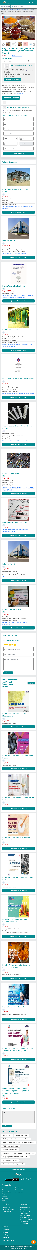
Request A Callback (18, 1169)
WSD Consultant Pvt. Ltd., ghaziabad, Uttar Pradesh (18, 393)
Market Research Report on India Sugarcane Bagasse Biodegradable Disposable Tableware (15, 1090)
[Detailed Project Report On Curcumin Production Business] (18, 952)
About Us (4, 1188)
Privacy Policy (7, 1211)
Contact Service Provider (19, 212)
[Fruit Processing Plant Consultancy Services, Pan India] (18, 906)
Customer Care (6, 1192)
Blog (3, 1194)
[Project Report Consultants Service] (18, 994)
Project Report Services (27, 9)
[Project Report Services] (18, 317)
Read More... (21, 93)
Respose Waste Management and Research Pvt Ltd (18, 1142)
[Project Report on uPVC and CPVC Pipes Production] (18, 743)
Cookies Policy (7, 1207)
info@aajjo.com (7, 1235)
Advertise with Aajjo (25, 1211)
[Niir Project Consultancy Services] (7, 66)
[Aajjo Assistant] (33, 1242)
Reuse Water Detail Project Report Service (18, 379)
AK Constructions (21, 1135)
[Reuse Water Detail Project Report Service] (18, 366)
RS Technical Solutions (10, 1149)
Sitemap (4, 1190)
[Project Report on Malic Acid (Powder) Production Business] (18, 825)
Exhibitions (5, 1198)
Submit (8, 673)
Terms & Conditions (8, 1209)
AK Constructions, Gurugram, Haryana (14, 253)
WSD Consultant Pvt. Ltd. (10, 1146)
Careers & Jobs (19, 1190)
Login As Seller (24, 1223)
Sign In (32, 2)
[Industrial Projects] (18, 228)
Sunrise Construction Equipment (13, 1164)
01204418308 (6, 1229)
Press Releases (19, 1188)
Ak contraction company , (10, 577)
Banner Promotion (25, 1215)
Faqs (3, 1200)
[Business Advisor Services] (18, 596)
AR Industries (7, 1135)
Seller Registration (25, 1207)
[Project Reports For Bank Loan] (18, 273)
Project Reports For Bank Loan (13, 286)
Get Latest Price (17, 56)
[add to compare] (4, 102)
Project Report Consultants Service (15, 1007)
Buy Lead (22, 1209)
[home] (18, 1174)
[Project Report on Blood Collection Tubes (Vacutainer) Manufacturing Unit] (18, 1035)
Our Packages (24, 1213)
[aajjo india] (6, 2)
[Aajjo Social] (21, 1179)
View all (31, 683)
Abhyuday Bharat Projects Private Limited (15, 1156)
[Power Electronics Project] (18, 460)
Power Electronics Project (11, 473)
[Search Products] (11, 6)
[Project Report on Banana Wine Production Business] (18, 785)
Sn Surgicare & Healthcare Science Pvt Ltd (16, 1139)
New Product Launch (26, 1219)
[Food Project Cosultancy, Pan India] (18, 510)
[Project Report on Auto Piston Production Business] (18, 865)
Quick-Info (5, 1196)
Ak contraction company (10, 1160)
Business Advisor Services (12, 609)
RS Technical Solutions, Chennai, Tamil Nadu (16, 441)
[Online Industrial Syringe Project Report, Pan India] (18, 413)
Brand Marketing (24, 1217)
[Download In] (8, 1180)
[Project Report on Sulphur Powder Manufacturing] (18, 701)
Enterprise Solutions (25, 1221)
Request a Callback (11, 98)
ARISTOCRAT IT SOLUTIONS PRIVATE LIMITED (18, 1153)
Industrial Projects (9, 241)
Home (2, 9)
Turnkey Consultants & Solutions (12, 9)
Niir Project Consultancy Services (22, 65)
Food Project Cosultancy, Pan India (15, 522)
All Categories (19, 1192)
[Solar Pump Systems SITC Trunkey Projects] (18, 177)
